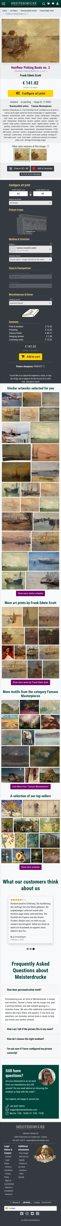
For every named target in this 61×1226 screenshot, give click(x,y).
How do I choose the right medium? (25, 1039)
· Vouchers (22, 1170)
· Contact (7, 1156)
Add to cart (32, 356)
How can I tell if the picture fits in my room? (30, 1029)
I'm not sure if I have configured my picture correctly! (29, 1051)
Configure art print (32, 93)
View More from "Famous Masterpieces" (30, 786)
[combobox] (30, 203)
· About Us (8, 1194)
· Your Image (23, 1153)
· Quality (21, 1160)
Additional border (15, 199)
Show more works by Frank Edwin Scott (30, 682)
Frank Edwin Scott (47, 11)
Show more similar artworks (30, 593)
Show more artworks (30, 867)
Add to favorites (44, 168)
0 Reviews (36, 174)
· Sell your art (23, 1156)
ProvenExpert (20, 937)
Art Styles (14, 11)
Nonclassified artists (29, 11)
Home (4, 11)
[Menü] (3, 4)
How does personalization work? (24, 989)
